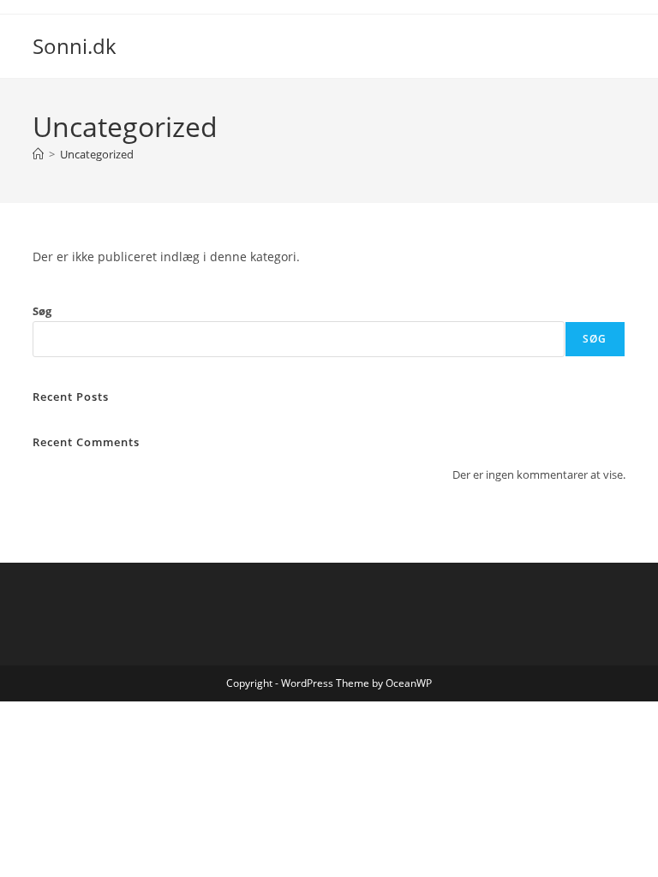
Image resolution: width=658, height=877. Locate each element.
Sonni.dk (75, 46)
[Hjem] (38, 154)
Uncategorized (97, 154)
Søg (42, 311)
